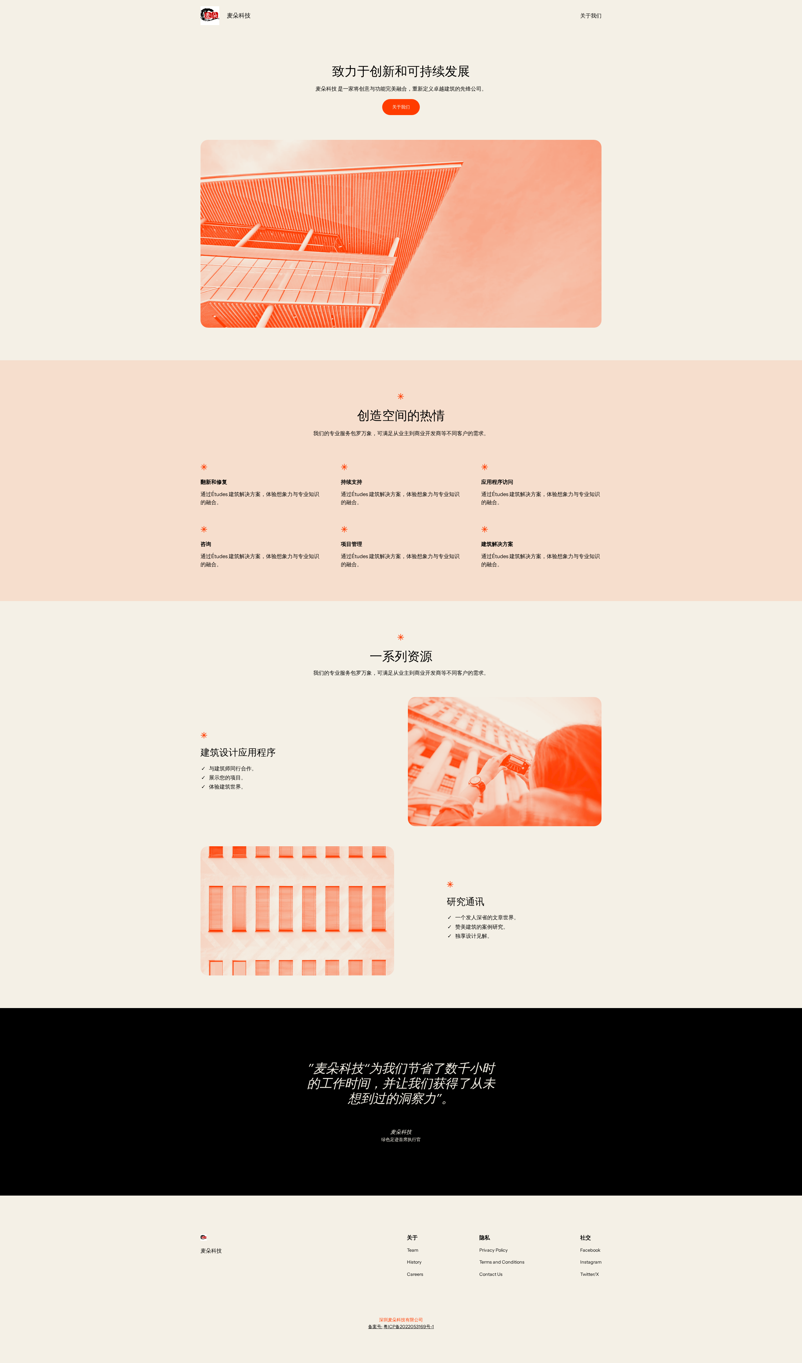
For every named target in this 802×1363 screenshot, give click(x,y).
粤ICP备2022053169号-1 (408, 1326)
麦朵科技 (239, 15)
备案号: (375, 1326)
